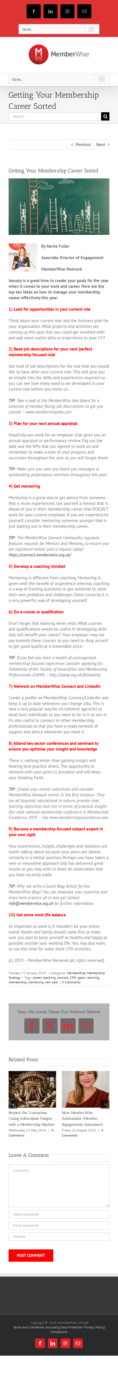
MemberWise (76, 973)
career (37, 977)
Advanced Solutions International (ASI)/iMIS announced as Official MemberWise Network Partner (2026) (81, 1124)
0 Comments (71, 982)
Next (100, 144)
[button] (13, 1110)
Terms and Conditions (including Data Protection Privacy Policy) (59, 1338)
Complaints (59, 1343)
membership (18, 982)
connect (62, 977)
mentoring (35, 982)
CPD (73, 977)
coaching (49, 977)
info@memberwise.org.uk (31, 903)
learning (93, 977)
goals (81, 977)
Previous (83, 144)
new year (51, 982)
